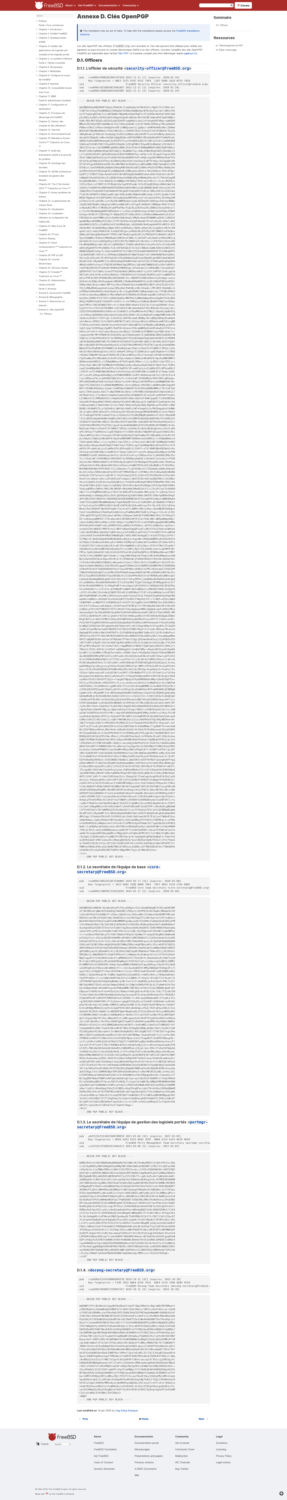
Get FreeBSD (86, 5)
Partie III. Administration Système (55, 100)
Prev (85, 1418)
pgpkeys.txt (190, 53)
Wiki (137, 1475)
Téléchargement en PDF (231, 45)
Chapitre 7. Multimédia (50, 71)
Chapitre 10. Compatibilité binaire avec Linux (55, 90)
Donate (243, 5)
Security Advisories (104, 1468)
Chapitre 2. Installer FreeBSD (53, 33)
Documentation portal (147, 1442)
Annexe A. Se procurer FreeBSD (55, 293)
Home (145, 1418)
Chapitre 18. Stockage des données (52, 165)
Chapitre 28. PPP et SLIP (51, 255)
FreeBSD (99, 1442)
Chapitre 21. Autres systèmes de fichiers (55, 194)
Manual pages (142, 1449)
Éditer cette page (228, 50)
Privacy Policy (224, 1455)
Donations (221, 1442)
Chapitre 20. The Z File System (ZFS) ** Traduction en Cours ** (55, 186)
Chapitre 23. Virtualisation (51, 209)
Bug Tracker (181, 1468)
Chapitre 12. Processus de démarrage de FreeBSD (52, 115)
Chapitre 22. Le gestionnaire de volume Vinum (54, 203)
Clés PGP (123, 53)
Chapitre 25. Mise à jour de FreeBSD (52, 228)
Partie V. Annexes (47, 288)
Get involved (182, 1442)
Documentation (108, 5)
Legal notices (223, 1462)
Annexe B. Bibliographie (50, 297)
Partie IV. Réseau (47, 238)
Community (130, 5)
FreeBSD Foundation (105, 1449)
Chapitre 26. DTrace (49, 234)
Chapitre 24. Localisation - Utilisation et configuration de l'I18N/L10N (53, 217)
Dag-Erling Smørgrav (127, 1410)
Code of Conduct (103, 1462)
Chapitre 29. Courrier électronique (49, 261)
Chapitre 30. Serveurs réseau (53, 268)
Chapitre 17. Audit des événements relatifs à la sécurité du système (55, 154)
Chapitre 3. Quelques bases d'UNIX (52, 39)
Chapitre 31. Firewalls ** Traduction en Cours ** (50, 274)
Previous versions (144, 1462)
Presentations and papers (149, 1455)
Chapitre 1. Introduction (50, 29)
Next (201, 1418)
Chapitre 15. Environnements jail (54, 134)
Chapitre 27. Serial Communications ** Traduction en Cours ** (55, 246)
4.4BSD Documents (146, 1468)
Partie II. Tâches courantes (52, 63)
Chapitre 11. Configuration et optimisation (53, 106)
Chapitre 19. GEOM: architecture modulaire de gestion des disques (55, 175)
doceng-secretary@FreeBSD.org (121, 1270)
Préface (43, 21)
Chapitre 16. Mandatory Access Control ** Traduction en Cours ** (54, 142)
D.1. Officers (46, 314)
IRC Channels (182, 1462)
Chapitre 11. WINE (47, 96)
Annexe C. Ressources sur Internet (52, 303)
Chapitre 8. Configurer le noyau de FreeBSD (54, 77)
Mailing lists (181, 1455)
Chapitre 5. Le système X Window (55, 58)
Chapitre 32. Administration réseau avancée (52, 282)
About (69, 5)
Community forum (184, 1449)
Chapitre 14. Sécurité (49, 129)
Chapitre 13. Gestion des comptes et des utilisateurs (52, 123)
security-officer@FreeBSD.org (157, 68)
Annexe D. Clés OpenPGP (51, 309)
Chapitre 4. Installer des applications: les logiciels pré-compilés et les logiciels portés (54, 50)
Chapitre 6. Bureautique (50, 67)
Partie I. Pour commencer (51, 25)
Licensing (221, 1449)
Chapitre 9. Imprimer (49, 83)
